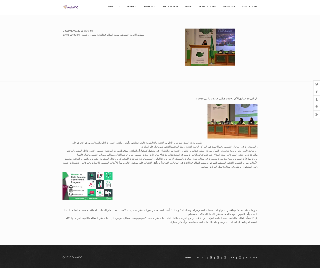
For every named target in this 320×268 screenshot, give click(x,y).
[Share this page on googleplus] (317, 114)
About (200, 257)
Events (131, 7)
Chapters (149, 7)
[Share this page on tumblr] (317, 99)
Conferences (170, 7)
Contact (252, 257)
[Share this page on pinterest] (317, 106)
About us (114, 7)
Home (188, 257)
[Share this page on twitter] (317, 84)
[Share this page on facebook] (317, 91)
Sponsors (229, 7)
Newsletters (207, 7)
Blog (188, 7)
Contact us (250, 7)
